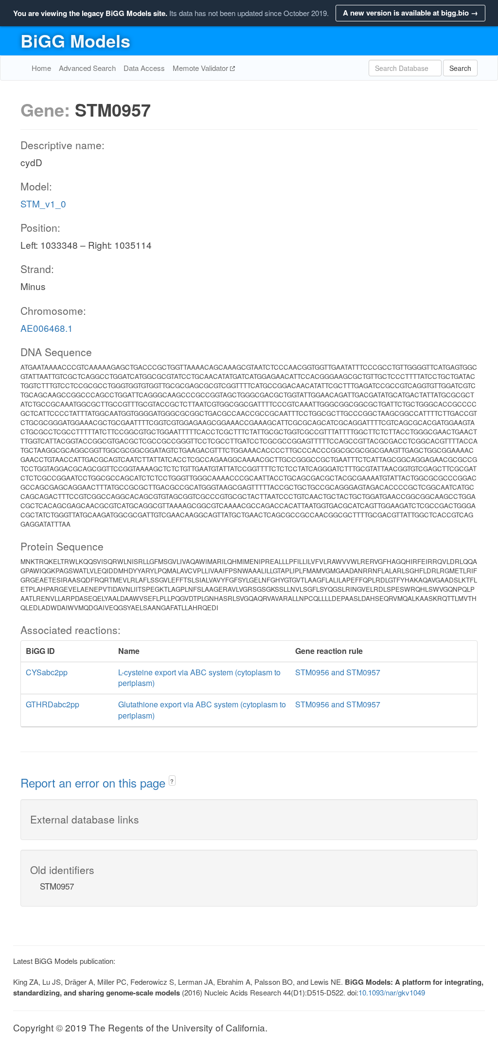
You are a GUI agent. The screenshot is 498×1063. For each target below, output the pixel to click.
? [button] (172, 781)
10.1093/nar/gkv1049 (391, 992)
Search (460, 68)
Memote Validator (201, 68)
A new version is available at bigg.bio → (410, 12)
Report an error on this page (94, 782)
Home (41, 68)
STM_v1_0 (43, 203)
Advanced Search (87, 68)
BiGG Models (75, 40)
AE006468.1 (46, 327)
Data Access (144, 68)
